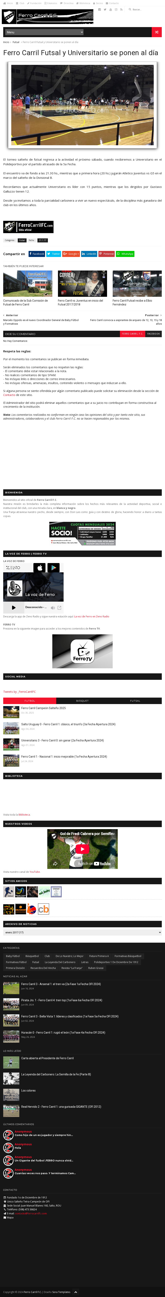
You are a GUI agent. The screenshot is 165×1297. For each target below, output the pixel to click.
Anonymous (23, 1131)
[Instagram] (116, 9)
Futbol (30, 700)
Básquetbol (32, 956)
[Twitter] (105, 9)
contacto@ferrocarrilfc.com (31, 1213)
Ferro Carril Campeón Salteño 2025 (43, 708)
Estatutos (52, 3)
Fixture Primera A (99, 956)
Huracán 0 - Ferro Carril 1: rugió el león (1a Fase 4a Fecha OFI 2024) (63, 1032)
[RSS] (121, 9)
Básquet (82, 700)
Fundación (35, 3)
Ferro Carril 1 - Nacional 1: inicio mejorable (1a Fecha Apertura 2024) (64, 756)
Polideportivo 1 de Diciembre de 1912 (116, 962)
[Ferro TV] (82, 667)
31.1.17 (42, 240)
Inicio (10, 3)
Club (22, 3)
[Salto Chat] (20, 913)
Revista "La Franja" (72, 968)
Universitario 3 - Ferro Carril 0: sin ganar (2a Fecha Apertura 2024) (62, 740)
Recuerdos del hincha (43, 968)
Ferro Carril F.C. (132, 334)
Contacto (114, 3)
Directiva (68, 3)
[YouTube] (110, 9)
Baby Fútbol (13, 956)
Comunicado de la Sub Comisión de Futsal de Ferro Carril (25, 302)
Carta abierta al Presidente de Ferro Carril (47, 1058)
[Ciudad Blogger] (43, 913)
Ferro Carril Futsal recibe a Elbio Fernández (132, 302)
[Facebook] (99, 9)
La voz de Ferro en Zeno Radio (91, 616)
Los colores (28, 1090)
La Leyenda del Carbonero (60, 962)
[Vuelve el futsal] (82, 150)
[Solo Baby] (44, 896)
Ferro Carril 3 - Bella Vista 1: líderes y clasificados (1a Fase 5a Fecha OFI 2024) (70, 1016)
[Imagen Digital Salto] (32, 896)
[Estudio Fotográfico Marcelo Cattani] (20, 896)
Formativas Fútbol (16, 962)
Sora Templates (61, 1292)
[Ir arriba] (75, 1292)
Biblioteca (84, 3)
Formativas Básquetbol (128, 956)
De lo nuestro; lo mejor (70, 956)
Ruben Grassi (95, 968)
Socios (99, 3)
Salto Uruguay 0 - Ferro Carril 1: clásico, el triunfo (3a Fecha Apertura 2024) (68, 724)
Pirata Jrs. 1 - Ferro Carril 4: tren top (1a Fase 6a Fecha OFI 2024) (61, 1000)
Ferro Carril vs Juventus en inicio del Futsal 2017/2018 (80, 302)
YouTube (35, 872)
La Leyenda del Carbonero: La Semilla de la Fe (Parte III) (56, 1074)
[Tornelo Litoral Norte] (31, 913)
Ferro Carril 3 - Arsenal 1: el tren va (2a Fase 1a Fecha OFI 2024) (61, 984)
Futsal (16, 42)
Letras (84, 962)
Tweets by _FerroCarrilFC (19, 692)
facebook (153, 334)
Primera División (15, 968)
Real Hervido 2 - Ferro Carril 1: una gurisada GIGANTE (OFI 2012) (61, 1106)
